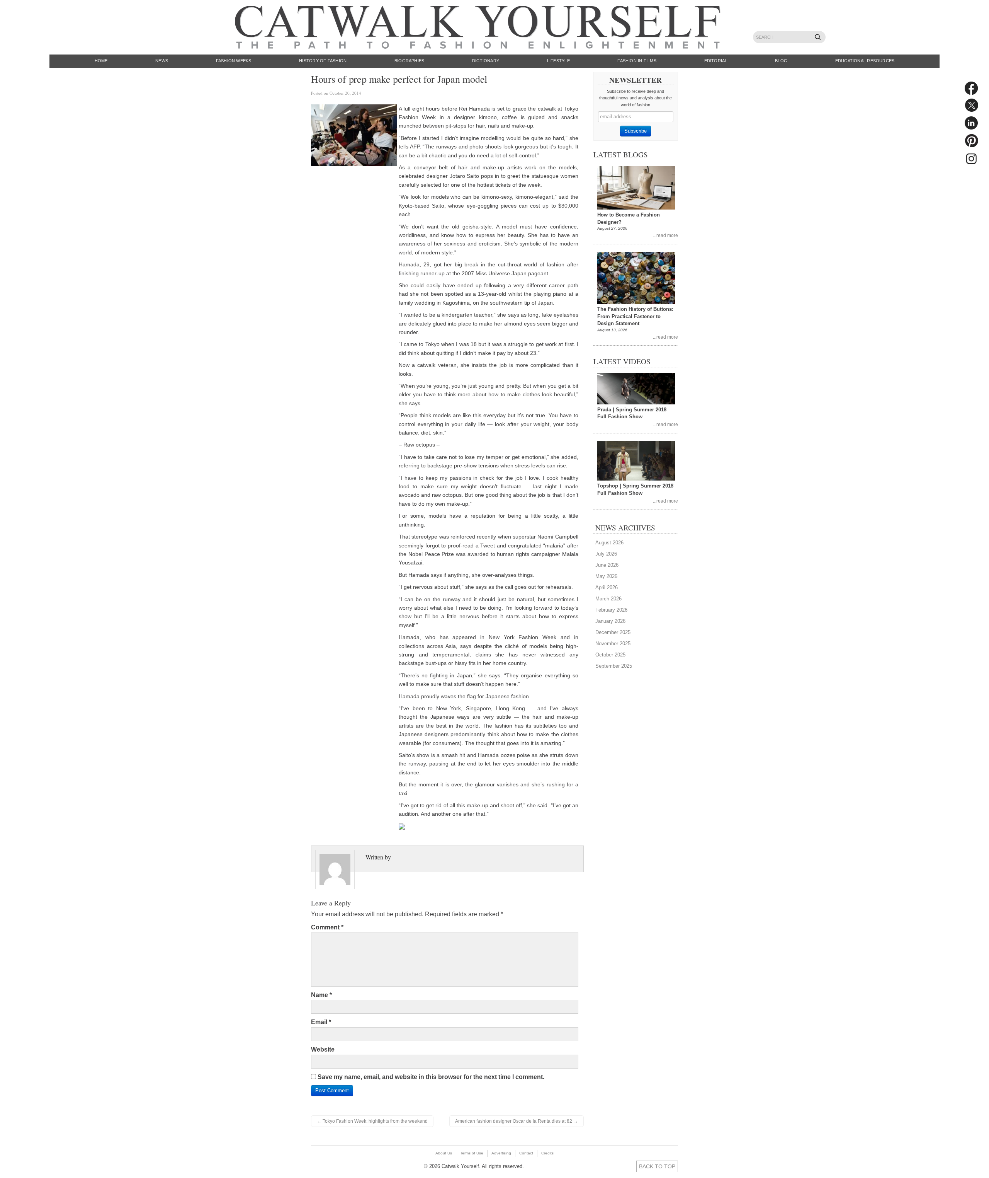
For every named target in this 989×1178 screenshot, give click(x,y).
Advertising (501, 1153)
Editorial (715, 60)
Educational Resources (865, 60)
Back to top (657, 1166)
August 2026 (609, 543)
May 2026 (606, 576)
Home (101, 60)
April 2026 (606, 587)
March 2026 (608, 599)
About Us (443, 1153)
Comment (327, 927)
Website (323, 1049)
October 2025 (610, 655)
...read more (665, 235)
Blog (781, 60)
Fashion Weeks (233, 60)
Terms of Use (471, 1153)
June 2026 (607, 565)
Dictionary (485, 60)
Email (321, 1022)
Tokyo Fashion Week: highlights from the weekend (372, 1121)
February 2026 (611, 610)
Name (321, 995)
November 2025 (612, 643)
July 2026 (606, 554)
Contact (526, 1153)
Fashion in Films (636, 60)
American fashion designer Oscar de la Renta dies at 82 (516, 1121)
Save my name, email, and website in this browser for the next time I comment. (431, 1077)
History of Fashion (323, 60)
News (161, 60)
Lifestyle (558, 60)
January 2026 (610, 621)
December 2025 (612, 632)
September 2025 (613, 666)
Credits (547, 1153)
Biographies (409, 60)
